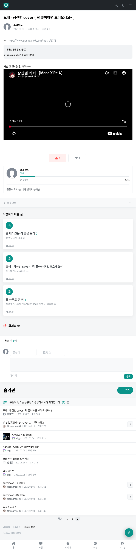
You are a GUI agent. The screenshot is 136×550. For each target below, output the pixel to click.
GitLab (16, 526)
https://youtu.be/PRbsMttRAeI (19, 55)
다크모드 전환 (28, 526)
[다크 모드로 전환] (123, 5)
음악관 (9, 390)
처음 (60, 518)
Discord (6, 526)
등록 (128, 376)
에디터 (13, 375)
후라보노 (18, 24)
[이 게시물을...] (130, 202)
